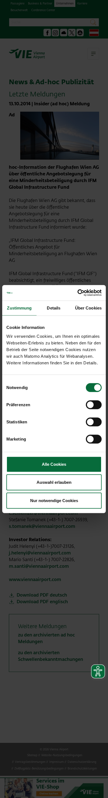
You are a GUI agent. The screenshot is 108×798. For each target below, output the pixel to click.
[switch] (94, 404)
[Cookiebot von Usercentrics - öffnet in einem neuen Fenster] (78, 292)
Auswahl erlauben (54, 482)
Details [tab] (53, 307)
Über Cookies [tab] (88, 307)
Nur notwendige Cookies (54, 500)
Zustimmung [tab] (19, 307)
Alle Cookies (54, 464)
